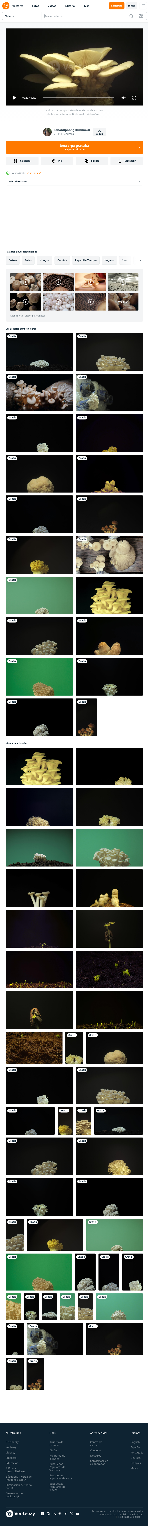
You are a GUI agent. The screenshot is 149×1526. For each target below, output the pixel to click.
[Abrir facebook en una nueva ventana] (42, 1512)
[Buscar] (131, 16)
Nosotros (93, 1454)
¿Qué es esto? (34, 173)
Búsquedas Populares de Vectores (57, 1465)
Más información (18, 180)
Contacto (93, 1448)
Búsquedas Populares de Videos (57, 1488)
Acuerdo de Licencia (56, 1442)
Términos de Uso (105, 1512)
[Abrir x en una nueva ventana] (71, 1512)
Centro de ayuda (94, 1442)
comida (62, 258)
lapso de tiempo (86, 258)
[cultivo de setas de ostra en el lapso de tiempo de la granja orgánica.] (109, 391)
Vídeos (52, 6)
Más (86, 6)
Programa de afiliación (57, 1455)
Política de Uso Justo (126, 1515)
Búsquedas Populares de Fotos (57, 1477)
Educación (12, 1461)
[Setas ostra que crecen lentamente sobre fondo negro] (39, 391)
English (132, 1440)
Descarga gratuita (74, 147)
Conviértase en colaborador (97, 1460)
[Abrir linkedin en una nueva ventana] (54, 1512)
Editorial (70, 6)
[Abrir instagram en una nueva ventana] (48, 1512)
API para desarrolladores (15, 1468)
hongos (44, 258)
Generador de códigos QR (14, 1493)
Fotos (35, 6)
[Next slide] (134, 259)
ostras (13, 258)
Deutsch (133, 1456)
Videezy (10, 1451)
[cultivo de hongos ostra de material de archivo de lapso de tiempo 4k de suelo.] (39, 350)
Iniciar (131, 5)
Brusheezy (12, 1440)
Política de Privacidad (129, 1512)
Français (133, 1461)
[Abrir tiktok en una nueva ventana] (65, 1512)
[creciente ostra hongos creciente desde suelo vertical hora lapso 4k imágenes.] (15, 1337)
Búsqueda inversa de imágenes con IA (18, 1476)
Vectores (17, 6)
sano (125, 258)
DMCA (52, 1448)
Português (134, 1451)
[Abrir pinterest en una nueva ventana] (60, 1512)
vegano (109, 258)
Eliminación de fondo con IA (15, 1485)
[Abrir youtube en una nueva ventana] (77, 1512)
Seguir (99, 133)
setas (28, 258)
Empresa (11, 1456)
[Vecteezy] (5, 5)
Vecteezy (11, 1445)
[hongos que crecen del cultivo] (109, 553)
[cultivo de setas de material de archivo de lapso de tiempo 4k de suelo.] (109, 431)
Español (133, 1445)
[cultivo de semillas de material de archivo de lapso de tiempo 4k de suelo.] (39, 927)
